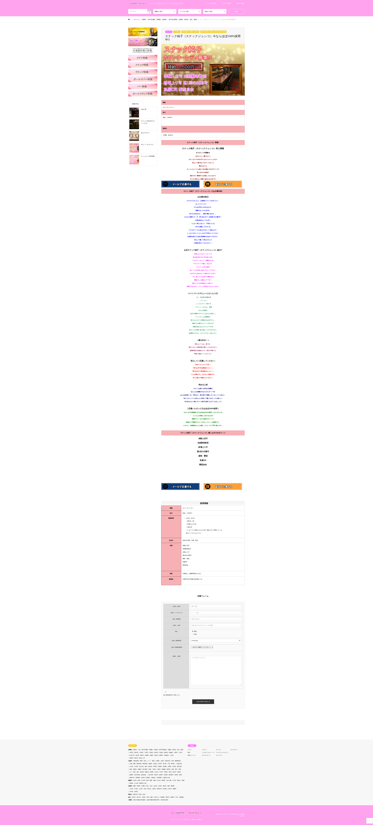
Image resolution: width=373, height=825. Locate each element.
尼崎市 (135, 749)
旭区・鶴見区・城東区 (135, 769)
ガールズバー (234, 749)
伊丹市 (131, 752)
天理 (148, 797)
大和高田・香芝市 (164, 797)
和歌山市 (135, 794)
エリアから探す (226, 3)
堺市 (170, 772)
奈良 (129, 797)
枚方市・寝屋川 (177, 772)
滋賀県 (130, 780)
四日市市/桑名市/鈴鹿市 (139, 800)
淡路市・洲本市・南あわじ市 (137, 758)
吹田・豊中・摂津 (176, 769)
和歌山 (130, 794)
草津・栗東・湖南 (151, 780)
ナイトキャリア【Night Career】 (230, 814)
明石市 (136, 752)
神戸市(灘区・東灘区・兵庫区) (190, 31)
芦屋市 (141, 752)
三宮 (139, 749)
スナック (168, 31)
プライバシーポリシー (176, 819)
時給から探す (241, 3)
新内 (140, 794)
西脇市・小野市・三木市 (175, 752)
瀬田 (183, 780)
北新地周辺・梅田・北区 (139, 760)
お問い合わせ (186, 819)
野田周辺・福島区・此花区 (150, 763)
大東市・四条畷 (161, 769)
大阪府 (130, 760)
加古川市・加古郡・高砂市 (137, 755)
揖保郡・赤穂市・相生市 (151, 755)
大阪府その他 (166, 777)
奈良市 (134, 797)
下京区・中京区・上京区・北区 (138, 788)
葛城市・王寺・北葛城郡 (177, 797)
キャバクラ (219, 755)
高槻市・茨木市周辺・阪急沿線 (138, 774)
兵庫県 (177, 31)
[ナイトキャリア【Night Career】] (186, 815)
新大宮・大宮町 (141, 797)
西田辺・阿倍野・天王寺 (151, 772)
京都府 (130, 786)
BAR (189, 752)
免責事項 (199, 819)
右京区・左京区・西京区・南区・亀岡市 (164, 786)
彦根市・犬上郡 (134, 783)
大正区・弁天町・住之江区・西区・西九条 (141, 766)
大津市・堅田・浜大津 (139, 780)
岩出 (144, 794)
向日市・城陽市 (172, 788)
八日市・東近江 (177, 780)
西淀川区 (179, 763)
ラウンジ (204, 749)
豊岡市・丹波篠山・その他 (166, 755)
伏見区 (165, 788)
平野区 (155, 766)
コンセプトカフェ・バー (208, 752)
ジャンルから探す (210, 3)
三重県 (130, 800)
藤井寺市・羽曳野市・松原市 (137, 777)
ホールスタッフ (206, 755)
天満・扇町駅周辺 (176, 760)
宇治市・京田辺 (134, 791)
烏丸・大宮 (149, 786)
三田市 (146, 752)
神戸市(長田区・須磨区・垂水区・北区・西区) (213, 31)
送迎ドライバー (192, 755)
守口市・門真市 (163, 772)
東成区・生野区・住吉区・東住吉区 (172, 766)
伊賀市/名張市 (164, 800)
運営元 (193, 819)
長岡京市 (159, 788)
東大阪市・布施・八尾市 (149, 769)
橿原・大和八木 (154, 797)
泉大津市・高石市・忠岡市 (156, 774)
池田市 (168, 769)
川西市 (151, 752)
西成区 (160, 766)
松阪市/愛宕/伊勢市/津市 (153, 800)
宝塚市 (161, 752)
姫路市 (166, 752)
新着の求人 (135, 104)
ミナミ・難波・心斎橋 (153, 760)
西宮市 (156, 752)
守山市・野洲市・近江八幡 (164, 780)
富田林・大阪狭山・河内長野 (153, 777)
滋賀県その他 (142, 783)
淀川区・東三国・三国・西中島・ (167, 763)
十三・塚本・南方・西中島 (137, 772)
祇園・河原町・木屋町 (139, 786)
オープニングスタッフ (222, 752)
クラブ (189, 749)
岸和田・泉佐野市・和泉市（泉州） (173, 774)
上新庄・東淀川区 (165, 760)
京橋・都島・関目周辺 (135, 763)
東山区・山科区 (151, 788)
